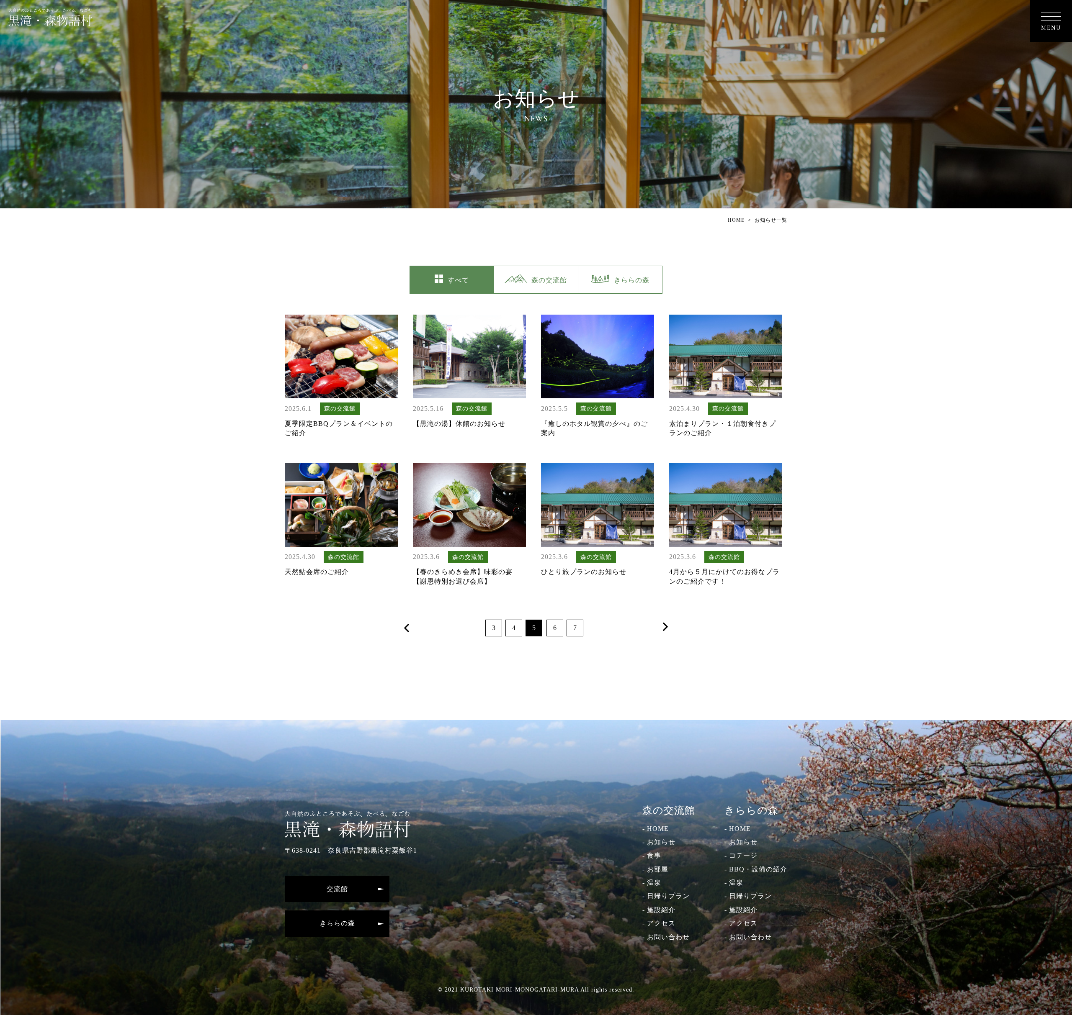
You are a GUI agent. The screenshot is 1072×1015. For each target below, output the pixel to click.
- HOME (655, 828)
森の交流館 (549, 280)
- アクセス (658, 923)
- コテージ (741, 855)
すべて (458, 280)
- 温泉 (651, 882)
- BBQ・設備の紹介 (755, 869)
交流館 (337, 888)
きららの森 (631, 280)
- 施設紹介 (658, 909)
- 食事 (651, 855)
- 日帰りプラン (666, 896)
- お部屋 (655, 869)
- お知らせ (658, 842)
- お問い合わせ (666, 937)
